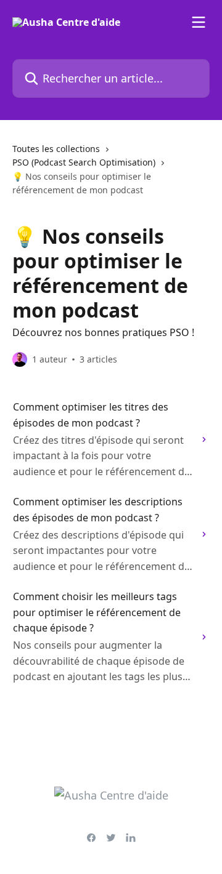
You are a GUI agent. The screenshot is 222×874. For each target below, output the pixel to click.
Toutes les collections (56, 148)
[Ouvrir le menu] (198, 22)
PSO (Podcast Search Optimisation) (83, 162)
